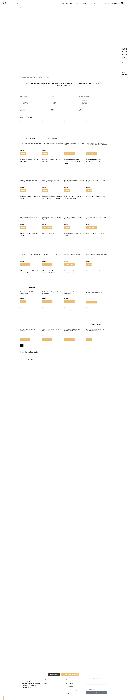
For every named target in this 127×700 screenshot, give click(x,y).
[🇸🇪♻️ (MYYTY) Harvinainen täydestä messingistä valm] (52, 388)
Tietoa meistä (69, 686)
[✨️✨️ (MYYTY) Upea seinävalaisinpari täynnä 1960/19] (96, 500)
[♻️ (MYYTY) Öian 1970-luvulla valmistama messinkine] (52, 624)
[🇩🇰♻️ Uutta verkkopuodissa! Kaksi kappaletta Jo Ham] (96, 637)
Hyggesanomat (86, 3)
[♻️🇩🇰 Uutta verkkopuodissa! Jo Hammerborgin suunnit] (30, 565)
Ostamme (100, 3)
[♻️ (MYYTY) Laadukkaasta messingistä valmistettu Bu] (74, 554)
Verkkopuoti (47, 679)
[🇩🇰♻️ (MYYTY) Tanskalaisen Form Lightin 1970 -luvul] (96, 546)
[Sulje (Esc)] (6, 697)
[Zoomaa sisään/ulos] (1, 697)
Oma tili (94, 3)
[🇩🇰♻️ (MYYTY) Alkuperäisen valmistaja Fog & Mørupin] (30, 629)
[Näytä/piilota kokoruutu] (3, 697)
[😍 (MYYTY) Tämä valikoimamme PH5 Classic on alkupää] (30, 439)
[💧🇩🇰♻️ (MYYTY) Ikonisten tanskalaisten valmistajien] (30, 498)
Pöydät (45, 690)
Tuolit (45, 683)
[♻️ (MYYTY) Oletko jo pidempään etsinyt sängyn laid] (74, 625)
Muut (45, 686)
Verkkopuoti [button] (69, 3)
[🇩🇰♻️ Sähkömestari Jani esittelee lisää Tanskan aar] (74, 370)
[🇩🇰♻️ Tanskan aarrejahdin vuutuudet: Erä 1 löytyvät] (52, 424)
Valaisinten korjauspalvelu (112, 3)
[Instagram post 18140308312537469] (74, 415)
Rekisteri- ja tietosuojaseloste (73, 690)
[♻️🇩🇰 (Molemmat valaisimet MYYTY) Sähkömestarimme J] (96, 369)
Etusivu (62, 3)
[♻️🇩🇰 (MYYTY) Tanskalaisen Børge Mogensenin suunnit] (52, 555)
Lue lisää (23, 153)
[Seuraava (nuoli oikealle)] (3, 699)
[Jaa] (4, 697)
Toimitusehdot (69, 683)
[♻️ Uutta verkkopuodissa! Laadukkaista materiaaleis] (52, 500)
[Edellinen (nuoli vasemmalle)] (1, 699)
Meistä (77, 3)
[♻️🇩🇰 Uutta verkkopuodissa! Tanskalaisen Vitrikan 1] (96, 443)
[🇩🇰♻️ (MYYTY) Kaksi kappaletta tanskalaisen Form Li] (30, 383)
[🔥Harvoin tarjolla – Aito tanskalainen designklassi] (74, 500)
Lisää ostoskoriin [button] (69, 153)
